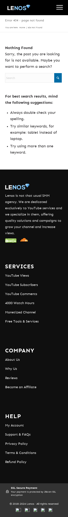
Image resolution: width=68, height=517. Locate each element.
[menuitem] (58, 7)
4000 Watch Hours (19, 303)
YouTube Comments (21, 294)
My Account (14, 425)
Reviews (11, 378)
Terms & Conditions (20, 453)
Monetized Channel (20, 312)
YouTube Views (17, 275)
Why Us (11, 369)
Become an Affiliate (20, 387)
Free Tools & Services (22, 321)
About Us (12, 360)
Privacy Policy (16, 444)
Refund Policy (15, 462)
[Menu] (58, 7)
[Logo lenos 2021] (28, 7)
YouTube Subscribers (21, 285)
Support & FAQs (18, 434)
